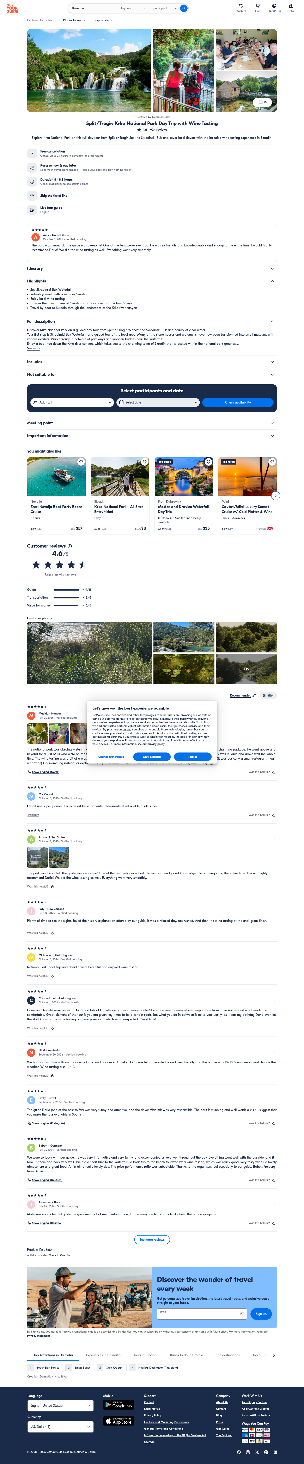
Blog (219, 1415)
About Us (222, 1402)
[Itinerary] (272, 268)
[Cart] (257, 5)
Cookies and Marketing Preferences (166, 1422)
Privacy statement (38, 1336)
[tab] (53, 1355)
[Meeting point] (272, 423)
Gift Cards (222, 1428)
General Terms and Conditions (163, 1428)
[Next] (275, 495)
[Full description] (272, 321)
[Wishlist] (241, 5)
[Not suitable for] (272, 374)
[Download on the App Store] (118, 1421)
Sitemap (149, 1442)
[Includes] (272, 361)
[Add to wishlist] (81, 462)
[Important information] (272, 435)
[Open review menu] (273, 716)
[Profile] (290, 5)
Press (219, 1422)
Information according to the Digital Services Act (175, 1435)
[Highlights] (272, 281)
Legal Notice (152, 1409)
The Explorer (224, 1435)
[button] (152, 129)
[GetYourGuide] (12, 8)
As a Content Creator (255, 1409)
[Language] (274, 5)
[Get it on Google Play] (118, 1405)
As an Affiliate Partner (256, 1415)
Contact (149, 1402)
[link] (56, 495)
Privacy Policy (152, 1415)
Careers (221, 1409)
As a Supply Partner (254, 1402)
